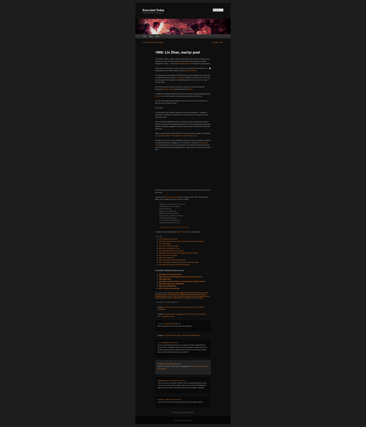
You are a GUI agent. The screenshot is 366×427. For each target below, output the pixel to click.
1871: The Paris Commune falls (169, 288)
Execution (205, 293)
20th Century (171, 293)
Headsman (160, 42)
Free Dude (160, 399)
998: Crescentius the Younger (168, 255)
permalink (200, 298)
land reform (200, 80)
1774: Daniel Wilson (165, 244)
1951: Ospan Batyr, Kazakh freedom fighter (172, 260)
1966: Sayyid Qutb (165, 279)
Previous (215, 42)
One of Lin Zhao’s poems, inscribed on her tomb (174, 227)
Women (204, 294)
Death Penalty (198, 293)
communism (188, 296)
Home (144, 36)
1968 (178, 296)
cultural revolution (204, 296)
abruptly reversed (168, 89)
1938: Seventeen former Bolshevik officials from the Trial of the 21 (180, 277)
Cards (157, 36)
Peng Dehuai (159, 96)
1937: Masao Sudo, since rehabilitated (171, 284)
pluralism (190, 89)
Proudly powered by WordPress (183, 420)
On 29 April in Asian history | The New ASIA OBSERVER (182, 335)
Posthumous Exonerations (187, 294)
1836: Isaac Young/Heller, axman (169, 248)
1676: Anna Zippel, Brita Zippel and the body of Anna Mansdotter (179, 262)
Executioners (158, 294)
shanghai (175, 298)
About (151, 36)
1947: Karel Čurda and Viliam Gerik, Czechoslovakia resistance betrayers (182, 241)
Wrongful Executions (160, 296)
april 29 (182, 296)
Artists (177, 293)
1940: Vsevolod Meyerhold (167, 286)
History (165, 294)
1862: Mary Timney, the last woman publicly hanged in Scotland (178, 253)
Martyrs (177, 294)
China (192, 293)
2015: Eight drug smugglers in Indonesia (171, 251)
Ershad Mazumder (162, 380)
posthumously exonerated (172, 197)
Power (196, 294)
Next (221, 42)
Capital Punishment (185, 293)
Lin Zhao (178, 77)
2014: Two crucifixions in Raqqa (169, 246)
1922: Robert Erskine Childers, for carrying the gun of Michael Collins (182, 281)
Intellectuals (171, 294)
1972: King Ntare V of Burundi (168, 239)
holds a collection (182, 232)
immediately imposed (184, 63)
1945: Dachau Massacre (166, 258)
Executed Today (153, 10)
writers (180, 298)
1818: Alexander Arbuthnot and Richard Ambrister (174, 264)
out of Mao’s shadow (190, 70)
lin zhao (157, 298)
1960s (174, 296)
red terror (169, 298)
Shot (200, 294)
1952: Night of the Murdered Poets (170, 274)
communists (195, 296)
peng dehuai (163, 298)
